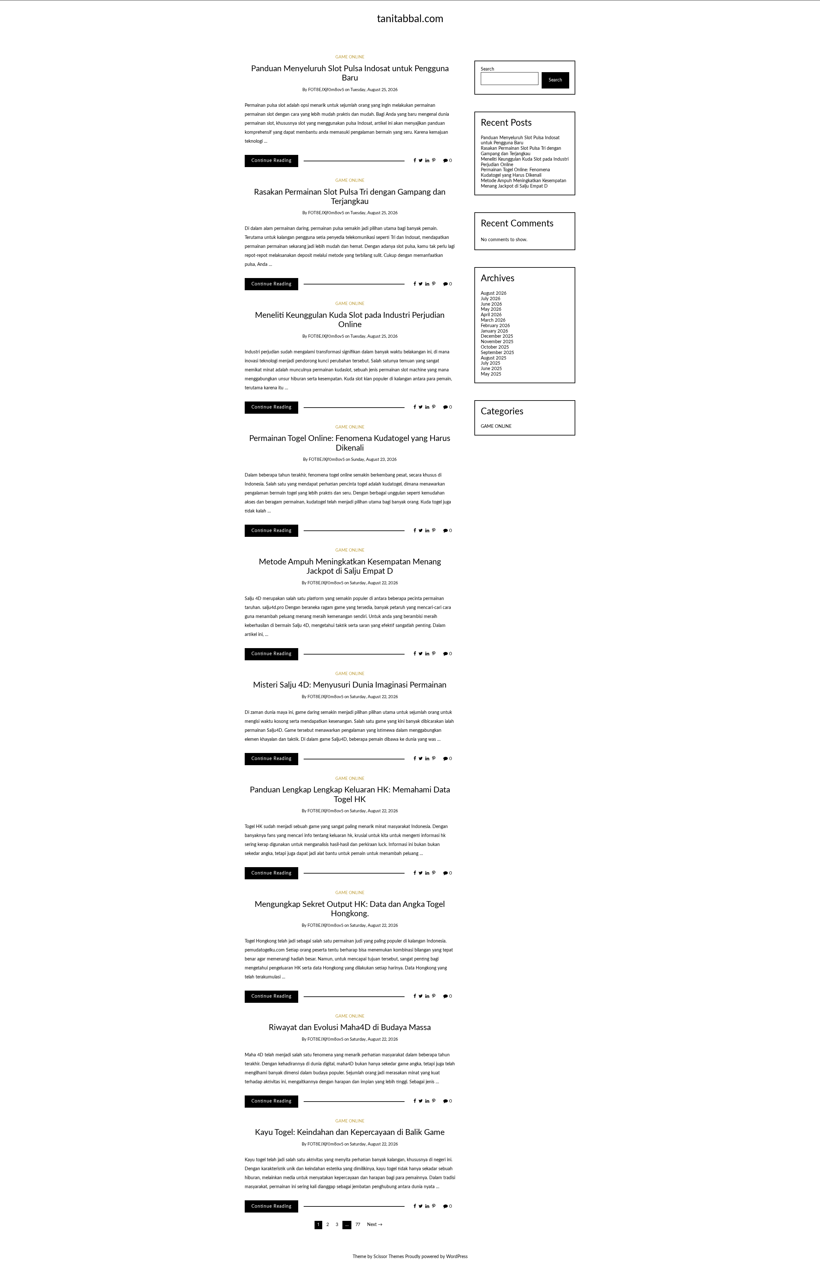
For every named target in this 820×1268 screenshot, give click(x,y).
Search (487, 69)
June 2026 (491, 304)
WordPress (457, 1257)
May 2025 (491, 374)
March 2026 (493, 320)
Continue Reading (271, 160)
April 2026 (491, 315)
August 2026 (493, 293)
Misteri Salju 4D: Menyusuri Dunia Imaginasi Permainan (350, 685)
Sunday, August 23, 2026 (374, 460)
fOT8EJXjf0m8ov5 (326, 90)
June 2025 (491, 369)
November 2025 (497, 342)
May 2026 (491, 309)
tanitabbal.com (410, 19)
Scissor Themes (388, 1257)
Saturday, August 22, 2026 (374, 583)
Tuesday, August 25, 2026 (374, 90)
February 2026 (495, 326)
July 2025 (490, 363)
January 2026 (494, 331)
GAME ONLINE (350, 57)
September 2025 (497, 353)
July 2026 (490, 299)
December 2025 (497, 336)
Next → (374, 1224)
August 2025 (493, 358)
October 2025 (495, 347)
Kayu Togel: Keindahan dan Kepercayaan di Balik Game (350, 1133)
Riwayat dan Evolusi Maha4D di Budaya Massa (350, 1028)
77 (358, 1224)
